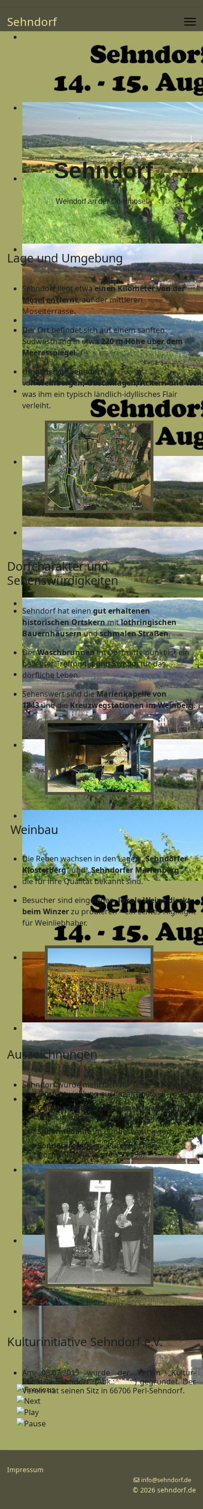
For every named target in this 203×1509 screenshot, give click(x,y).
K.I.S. (126, 1381)
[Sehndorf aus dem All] (115, 467)
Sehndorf (32, 21)
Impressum (25, 1469)
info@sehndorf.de (166, 1480)
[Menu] (190, 22)
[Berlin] (115, 1228)
